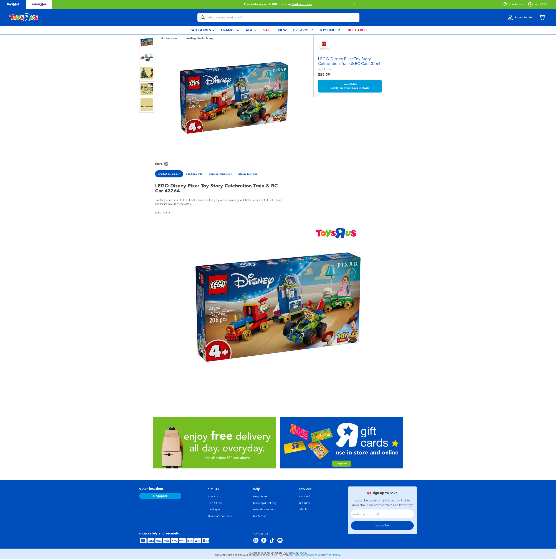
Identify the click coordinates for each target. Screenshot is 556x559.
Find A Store (215, 502)
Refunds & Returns (264, 509)
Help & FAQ (540, 4)
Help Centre (260, 496)
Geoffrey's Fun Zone (220, 516)
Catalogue (214, 509)
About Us (213, 496)
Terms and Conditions (306, 554)
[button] (201, 4)
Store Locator (516, 4)
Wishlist (303, 509)
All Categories (169, 38)
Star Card (304, 496)
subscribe (382, 525)
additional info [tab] (194, 173)
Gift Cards (304, 502)
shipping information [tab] (220, 173)
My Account (260, 516)
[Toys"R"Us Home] (24, 17)
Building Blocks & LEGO (199, 38)
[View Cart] (542, 17)
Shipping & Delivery (264, 502)
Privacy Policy (332, 554)
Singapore (160, 496)
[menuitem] (202, 30)
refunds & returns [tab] (247, 173)
